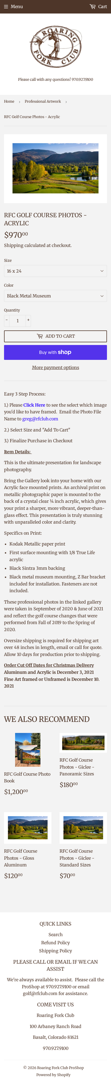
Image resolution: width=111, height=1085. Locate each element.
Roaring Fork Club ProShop (60, 1068)
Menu (17, 6)
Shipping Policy (55, 950)
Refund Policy (55, 942)
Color (8, 285)
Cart (102, 6)
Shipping (13, 245)
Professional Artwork (43, 101)
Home (9, 101)
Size (8, 260)
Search (55, 934)
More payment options (55, 367)
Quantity (12, 310)
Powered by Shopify (53, 1075)
